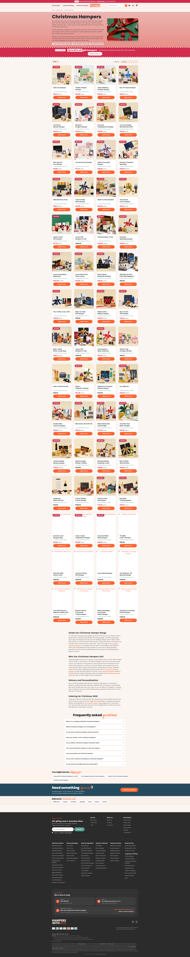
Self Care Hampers (101, 855)
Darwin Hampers (114, 860)
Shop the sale (94, 54)
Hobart (97, 802)
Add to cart (61, 97)
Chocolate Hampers (86, 865)
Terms (62, 832)
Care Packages (100, 848)
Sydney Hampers (114, 848)
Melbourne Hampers (115, 845)
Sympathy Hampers (57, 877)
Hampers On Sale (129, 850)
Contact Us (110, 825)
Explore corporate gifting (126, 911)
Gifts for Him (70, 848)
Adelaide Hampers (115, 853)
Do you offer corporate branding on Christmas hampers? (84, 759)
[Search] (126, 5)
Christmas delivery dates (94, 703)
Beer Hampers (85, 855)
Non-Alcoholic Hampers (87, 863)
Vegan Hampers (85, 875)
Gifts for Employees (72, 853)
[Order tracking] (129, 5)
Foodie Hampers (100, 860)
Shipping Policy (103, 943)
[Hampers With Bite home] (95, 5)
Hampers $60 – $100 (130, 848)
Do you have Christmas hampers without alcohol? (82, 732)
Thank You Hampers (130, 870)
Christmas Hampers (82, 5)
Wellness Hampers (101, 858)
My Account (93, 820)
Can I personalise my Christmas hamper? (79, 753)
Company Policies (82, 943)
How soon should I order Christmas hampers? (81, 737)
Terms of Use (127, 820)
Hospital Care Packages (58, 882)
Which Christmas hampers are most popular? (81, 727)
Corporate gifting (129, 790)
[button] (129, 61)
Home (53, 10)
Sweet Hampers (85, 868)
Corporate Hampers (101, 868)
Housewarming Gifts (57, 865)
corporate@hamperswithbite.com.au (123, 909)
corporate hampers (108, 671)
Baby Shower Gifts (57, 870)
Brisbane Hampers (115, 850)
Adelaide (82, 802)
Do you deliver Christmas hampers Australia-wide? (82, 743)
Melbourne (56, 802)
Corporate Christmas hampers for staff (65, 776)
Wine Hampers (85, 845)
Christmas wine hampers (61, 780)
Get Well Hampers (57, 880)
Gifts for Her (70, 845)
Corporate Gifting (68, 5)
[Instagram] (133, 921)
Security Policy (127, 827)
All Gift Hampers (129, 856)
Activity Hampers (100, 865)
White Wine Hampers (86, 850)
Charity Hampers (129, 875)
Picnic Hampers (100, 863)
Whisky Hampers (85, 858)
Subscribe (79, 829)
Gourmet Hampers (101, 850)
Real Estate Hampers (72, 858)
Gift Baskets (99, 845)
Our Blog (109, 822)
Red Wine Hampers (86, 848)
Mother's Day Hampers (58, 855)
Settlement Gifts (129, 868)
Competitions (127, 832)
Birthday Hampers (57, 845)
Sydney (65, 802)
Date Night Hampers (57, 875)
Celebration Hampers (57, 867)
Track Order (93, 822)
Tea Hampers (84, 870)
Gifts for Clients (71, 850)
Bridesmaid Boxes (57, 872)
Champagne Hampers (87, 853)
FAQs (91, 825)
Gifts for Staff (70, 855)
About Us (109, 820)
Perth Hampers (114, 855)
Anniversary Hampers (57, 848)
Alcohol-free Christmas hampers (118, 776)
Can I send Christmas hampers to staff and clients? (83, 748)
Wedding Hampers (57, 850)
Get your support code (101, 954)
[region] (78, 61)
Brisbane (73, 802)
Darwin (104, 802)
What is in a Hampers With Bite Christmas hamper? (83, 721)
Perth (90, 802)
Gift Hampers (56, 5)
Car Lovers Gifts (71, 860)
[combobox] (116, 5)
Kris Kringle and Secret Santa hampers (93, 776)
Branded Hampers (130, 865)
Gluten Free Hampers (86, 873)
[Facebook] (136, 921)
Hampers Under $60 (130, 845)
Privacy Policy (68, 832)
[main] (95, 345)
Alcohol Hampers (85, 860)
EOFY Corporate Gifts (130, 873)
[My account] (132, 5)
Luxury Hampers (100, 853)
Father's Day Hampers (58, 858)
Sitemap (125, 830)
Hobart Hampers (114, 858)
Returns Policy (127, 825)
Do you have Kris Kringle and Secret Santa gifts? (82, 764)
